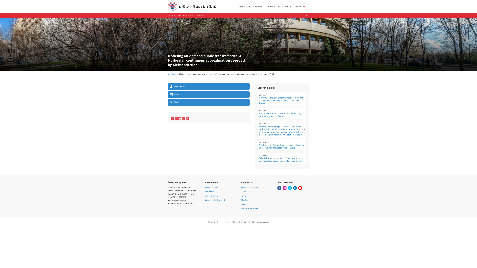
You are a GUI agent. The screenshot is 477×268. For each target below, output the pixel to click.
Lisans (270, 6)
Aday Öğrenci (175, 16)
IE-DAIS (244, 191)
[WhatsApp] (187, 118)
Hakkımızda (243, 6)
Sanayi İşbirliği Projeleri (215, 200)
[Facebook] (176, 118)
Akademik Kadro (212, 187)
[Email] (179, 118)
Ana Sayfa (172, 74)
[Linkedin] (183, 118)
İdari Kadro (209, 191)
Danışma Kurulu (211, 196)
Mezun (199, 16)
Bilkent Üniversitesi (249, 187)
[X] (172, 118)
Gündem (297, 6)
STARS (243, 204)
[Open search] (307, 16)
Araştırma (257, 6)
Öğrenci (187, 16)
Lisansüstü (283, 6)
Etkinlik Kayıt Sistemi (250, 208)
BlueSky (244, 200)
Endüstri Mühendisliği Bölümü (198, 6)
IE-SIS (243, 196)
